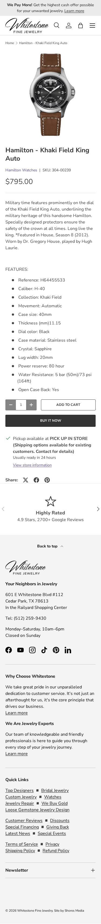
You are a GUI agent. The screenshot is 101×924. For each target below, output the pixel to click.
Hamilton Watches (21, 170)
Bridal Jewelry (55, 790)
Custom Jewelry (21, 797)
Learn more (74, 10)
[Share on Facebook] (36, 480)
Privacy (52, 844)
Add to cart (68, 404)
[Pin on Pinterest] (47, 480)
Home (9, 43)
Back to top (47, 546)
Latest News (17, 833)
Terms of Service (21, 844)
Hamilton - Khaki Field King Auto (43, 43)
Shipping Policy (20, 851)
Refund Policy (56, 851)
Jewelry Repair (19, 803)
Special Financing (22, 827)
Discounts (59, 821)
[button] (80, 25)
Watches (52, 797)
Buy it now (50, 420)
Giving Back (57, 827)
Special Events (52, 833)
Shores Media (74, 910)
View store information (32, 465)
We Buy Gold (54, 803)
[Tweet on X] (25, 480)
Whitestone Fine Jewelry (35, 910)
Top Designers (19, 790)
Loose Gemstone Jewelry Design (37, 810)
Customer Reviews (24, 821)
